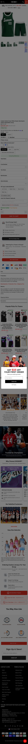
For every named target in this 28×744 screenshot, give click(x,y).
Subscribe (14, 381)
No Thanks (14, 384)
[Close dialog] (25, 357)
